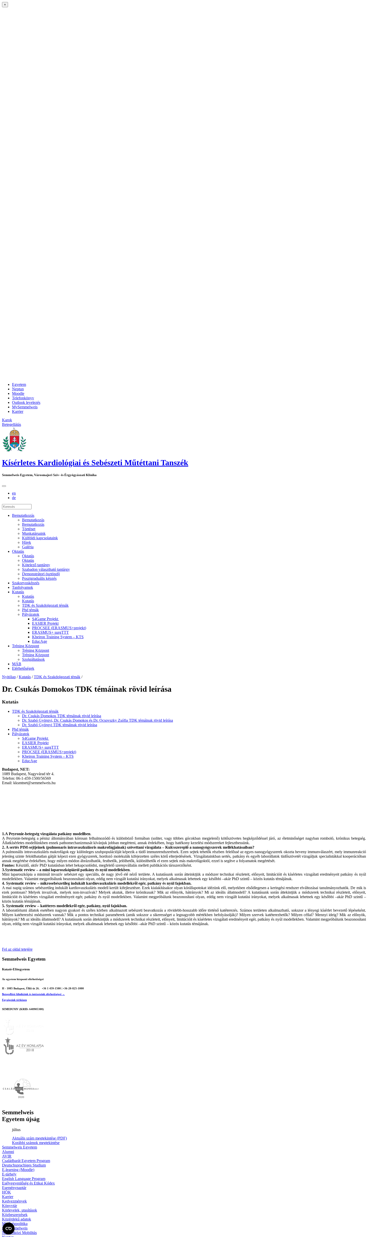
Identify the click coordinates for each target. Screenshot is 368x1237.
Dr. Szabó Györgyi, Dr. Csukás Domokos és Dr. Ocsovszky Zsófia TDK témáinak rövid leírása (97, 720)
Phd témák (30, 610)
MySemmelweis (25, 407)
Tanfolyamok (22, 587)
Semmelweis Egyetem (19, 1147)
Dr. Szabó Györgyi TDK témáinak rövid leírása (59, 725)
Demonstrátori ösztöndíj (41, 574)
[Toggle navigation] (4, 486)
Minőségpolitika (15, 1224)
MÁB (16, 664)
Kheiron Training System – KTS (58, 637)
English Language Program (23, 1179)
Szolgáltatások (33, 659)
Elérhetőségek (23, 668)
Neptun (18, 389)
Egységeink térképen (14, 999)
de (14, 498)
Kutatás (18, 592)
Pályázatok (30, 614)
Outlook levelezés (26, 402)
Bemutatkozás (23, 515)
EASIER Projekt (45, 623)
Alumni (8, 1152)
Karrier (17, 411)
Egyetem (19, 384)
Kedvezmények (14, 1201)
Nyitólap (9, 677)
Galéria (28, 547)
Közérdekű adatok (16, 1219)
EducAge (39, 641)
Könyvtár (9, 1206)
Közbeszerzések (15, 1215)
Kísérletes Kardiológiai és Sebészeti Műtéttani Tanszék (95, 462)
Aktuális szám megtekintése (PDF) (39, 1138)
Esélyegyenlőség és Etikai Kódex (28, 1183)
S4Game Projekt (45, 619)
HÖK (6, 1192)
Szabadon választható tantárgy (46, 569)
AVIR (7, 1156)
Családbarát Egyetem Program (26, 1161)
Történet (28, 529)
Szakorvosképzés (25, 583)
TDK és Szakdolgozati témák (45, 605)
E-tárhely (9, 1174)
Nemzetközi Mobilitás (19, 1233)
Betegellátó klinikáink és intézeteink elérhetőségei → (33, 994)
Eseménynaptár (14, 1188)
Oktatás (18, 551)
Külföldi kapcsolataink (40, 538)
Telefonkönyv (23, 398)
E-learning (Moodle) (18, 1170)
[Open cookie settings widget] (9, 1229)
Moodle (18, 393)
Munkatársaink (34, 533)
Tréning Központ (25, 646)
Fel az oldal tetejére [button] (17, 949)
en (14, 493)
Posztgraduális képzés (39, 578)
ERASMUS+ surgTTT (50, 632)
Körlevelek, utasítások (19, 1210)
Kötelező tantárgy (36, 565)
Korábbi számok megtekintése (36, 1143)
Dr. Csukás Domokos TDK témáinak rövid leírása (61, 716)
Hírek (26, 542)
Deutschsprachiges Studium (24, 1165)
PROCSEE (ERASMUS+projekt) (59, 628)
